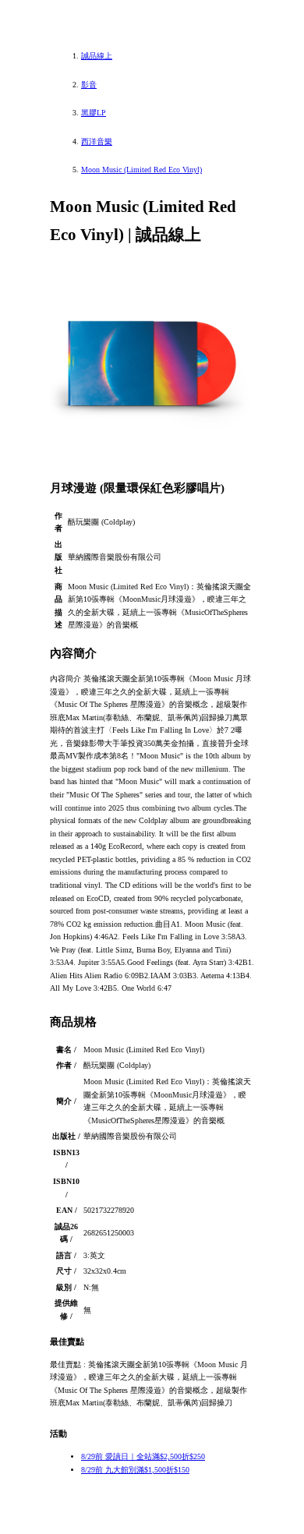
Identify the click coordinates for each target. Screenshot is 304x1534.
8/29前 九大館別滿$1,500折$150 (135, 1469)
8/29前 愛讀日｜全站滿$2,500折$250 (143, 1456)
